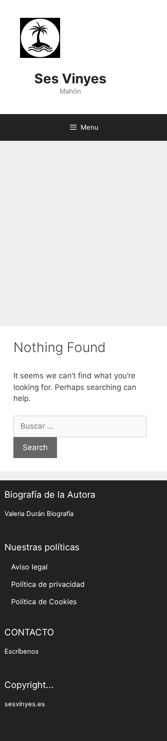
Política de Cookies (44, 601)
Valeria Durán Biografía (38, 514)
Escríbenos (21, 651)
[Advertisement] (83, 228)
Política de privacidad (48, 584)
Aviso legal (29, 566)
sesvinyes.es (24, 704)
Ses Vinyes (70, 78)
